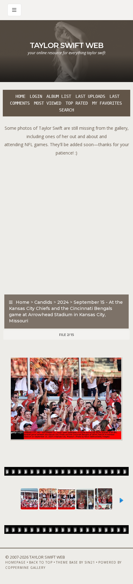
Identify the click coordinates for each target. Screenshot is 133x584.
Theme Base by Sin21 (75, 562)
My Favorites (107, 103)
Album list (58, 96)
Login (36, 96)
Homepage (15, 562)
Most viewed (47, 103)
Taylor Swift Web (66, 45)
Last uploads (90, 96)
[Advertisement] (66, 223)
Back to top (41, 562)
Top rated (77, 103)
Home (20, 96)
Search (66, 109)
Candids (43, 302)
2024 (63, 302)
